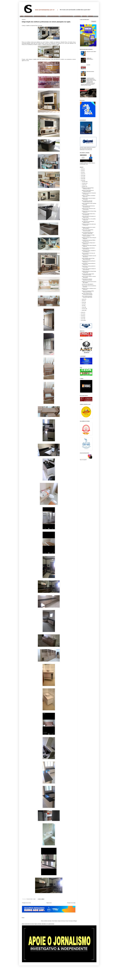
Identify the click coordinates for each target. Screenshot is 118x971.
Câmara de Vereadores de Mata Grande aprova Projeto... (88, 291)
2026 (82, 169)
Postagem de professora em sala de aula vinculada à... (88, 228)
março (83, 307)
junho (83, 302)
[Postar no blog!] (39, 899)
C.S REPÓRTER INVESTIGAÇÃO (66, 16)
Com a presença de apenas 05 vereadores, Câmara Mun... (87, 233)
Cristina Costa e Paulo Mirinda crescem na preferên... (87, 230)
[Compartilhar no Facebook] (42, 899)
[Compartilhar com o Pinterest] (43, 899)
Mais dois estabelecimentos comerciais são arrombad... (87, 294)
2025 (82, 170)
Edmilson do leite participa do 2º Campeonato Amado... (88, 191)
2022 (82, 175)
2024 (82, 172)
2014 (82, 318)
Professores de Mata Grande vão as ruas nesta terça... (88, 214)
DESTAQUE (90, 16)
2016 (82, 315)
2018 (82, 312)
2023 (82, 173)
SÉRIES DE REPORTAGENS (53, 16)
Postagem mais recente (26, 902)
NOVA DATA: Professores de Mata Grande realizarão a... (88, 236)
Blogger (75, 920)
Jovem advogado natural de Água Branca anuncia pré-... (88, 259)
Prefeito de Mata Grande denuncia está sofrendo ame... (88, 206)
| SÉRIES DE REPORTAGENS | (89, 59)
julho (83, 300)
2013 (82, 320)
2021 (82, 177)
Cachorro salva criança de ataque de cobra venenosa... (89, 269)
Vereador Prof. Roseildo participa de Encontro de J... (88, 261)
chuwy (67, 920)
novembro (84, 183)
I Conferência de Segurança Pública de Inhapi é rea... (88, 241)
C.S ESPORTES (78, 16)
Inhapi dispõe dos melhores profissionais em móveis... (87, 279)
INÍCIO (22, 16)
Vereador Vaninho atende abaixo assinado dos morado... (88, 274)
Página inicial (49, 902)
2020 (82, 178)
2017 (82, 314)
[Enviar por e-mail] (38, 899)
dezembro (84, 181)
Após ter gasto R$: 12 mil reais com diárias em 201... (88, 254)
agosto (83, 299)
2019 (82, 180)
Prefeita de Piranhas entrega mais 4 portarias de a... (88, 243)
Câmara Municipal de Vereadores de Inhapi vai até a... (89, 217)
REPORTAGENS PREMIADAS (40, 16)
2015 (82, 317)
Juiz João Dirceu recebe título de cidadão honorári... (88, 222)
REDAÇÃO (84, 16)
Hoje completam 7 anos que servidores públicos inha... (87, 201)
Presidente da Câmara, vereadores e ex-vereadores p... (89, 251)
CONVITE (88, 64)
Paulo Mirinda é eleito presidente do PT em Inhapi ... (88, 267)
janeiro (83, 310)
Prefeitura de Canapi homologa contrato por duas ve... (88, 188)
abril (83, 305)
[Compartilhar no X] (41, 899)
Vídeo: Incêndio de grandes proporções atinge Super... (87, 297)
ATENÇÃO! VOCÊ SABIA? (91, 51)
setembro (84, 186)
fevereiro (83, 308)
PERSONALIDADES (29, 16)
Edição (23, 917)
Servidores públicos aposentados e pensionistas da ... (88, 248)
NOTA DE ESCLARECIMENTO (87, 284)
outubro (83, 184)
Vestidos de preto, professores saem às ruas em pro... (88, 209)
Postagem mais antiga (71, 902)
